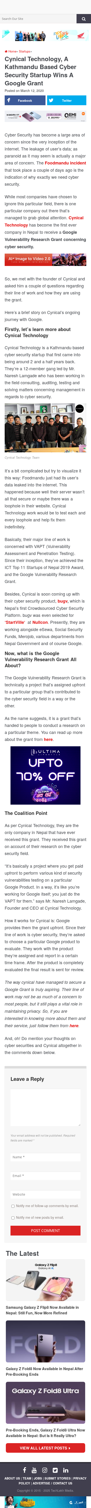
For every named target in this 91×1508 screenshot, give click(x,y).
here (74, 1026)
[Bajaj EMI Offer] (45, 1502)
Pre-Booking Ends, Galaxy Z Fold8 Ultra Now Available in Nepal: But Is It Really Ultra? (45, 1432)
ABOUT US (12, 1478)
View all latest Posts (45, 1448)
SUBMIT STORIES (58, 1478)
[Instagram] (44, 1470)
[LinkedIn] (65, 1470)
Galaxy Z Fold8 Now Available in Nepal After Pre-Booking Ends (44, 1371)
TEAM (27, 1478)
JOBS (38, 1478)
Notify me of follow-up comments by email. (47, 1205)
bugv (62, 601)
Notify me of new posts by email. (40, 1217)
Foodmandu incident (65, 163)
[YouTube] (34, 1470)
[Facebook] (24, 1470)
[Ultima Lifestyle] (46, 777)
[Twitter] (55, 1470)
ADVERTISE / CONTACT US (52, 1483)
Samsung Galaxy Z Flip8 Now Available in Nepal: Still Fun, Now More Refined (42, 1310)
